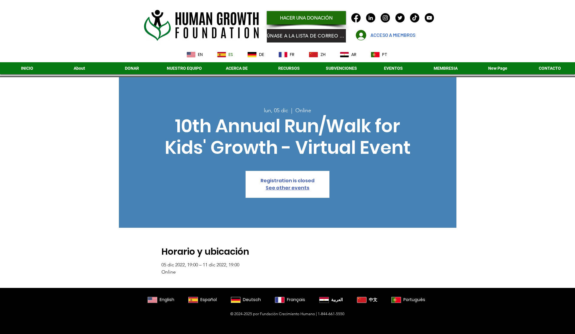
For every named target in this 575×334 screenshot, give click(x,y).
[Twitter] (400, 17)
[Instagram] (385, 17)
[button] (341, 68)
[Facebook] (356, 17)
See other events (287, 187)
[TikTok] (414, 17)
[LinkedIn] (370, 17)
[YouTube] (429, 17)
